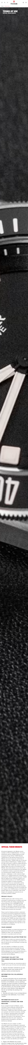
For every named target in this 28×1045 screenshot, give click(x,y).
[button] (5, 2)
